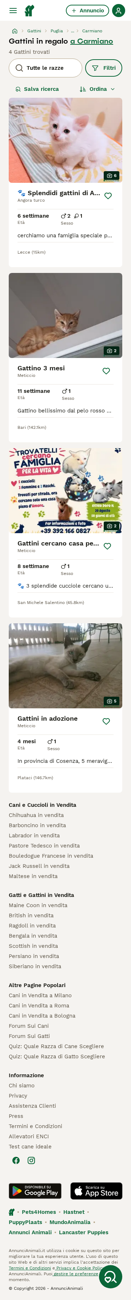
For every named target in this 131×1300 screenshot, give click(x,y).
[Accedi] (118, 10)
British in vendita (31, 915)
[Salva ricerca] (110, 1276)
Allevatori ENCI (29, 1136)
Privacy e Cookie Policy (80, 1268)
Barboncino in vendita (37, 825)
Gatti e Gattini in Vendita (41, 895)
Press (16, 1116)
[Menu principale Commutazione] (13, 10)
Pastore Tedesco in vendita (44, 845)
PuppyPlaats (25, 1222)
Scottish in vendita (33, 946)
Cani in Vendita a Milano (40, 995)
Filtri (109, 68)
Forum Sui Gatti (29, 1036)
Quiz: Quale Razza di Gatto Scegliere (57, 1056)
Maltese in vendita (33, 876)
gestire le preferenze (75, 1273)
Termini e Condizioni (35, 1126)
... (72, 30)
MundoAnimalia (70, 1222)
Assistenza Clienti (32, 1106)
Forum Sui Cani (29, 1026)
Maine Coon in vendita (38, 905)
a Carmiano (91, 41)
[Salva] (108, 196)
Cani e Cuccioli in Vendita (42, 805)
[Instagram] (31, 1160)
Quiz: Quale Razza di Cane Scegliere (56, 1046)
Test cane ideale (30, 1146)
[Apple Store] (96, 1191)
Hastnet (73, 1212)
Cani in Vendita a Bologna (42, 1016)
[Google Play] (35, 1191)
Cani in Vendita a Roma (39, 1005)
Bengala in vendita (33, 936)
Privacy (18, 1095)
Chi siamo (22, 1085)
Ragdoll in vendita (32, 925)
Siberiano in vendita (35, 966)
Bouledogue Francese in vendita (51, 856)
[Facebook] (16, 1160)
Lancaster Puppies (83, 1232)
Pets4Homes (39, 1212)
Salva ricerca (41, 89)
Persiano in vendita (34, 956)
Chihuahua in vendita (36, 815)
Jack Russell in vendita (39, 866)
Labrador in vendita (34, 835)
